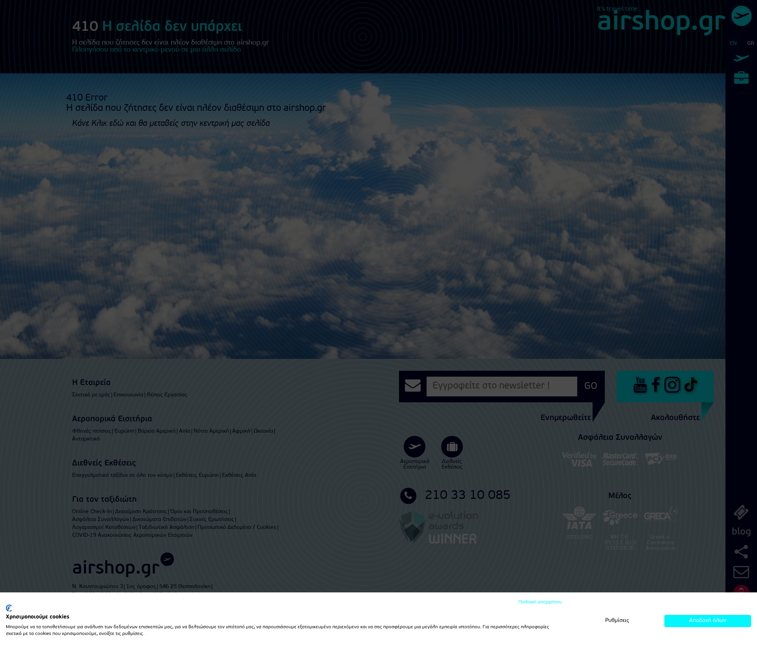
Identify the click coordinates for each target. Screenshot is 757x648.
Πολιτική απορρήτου (540, 602)
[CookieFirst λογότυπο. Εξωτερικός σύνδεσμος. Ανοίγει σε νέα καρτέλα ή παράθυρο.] (9, 608)
